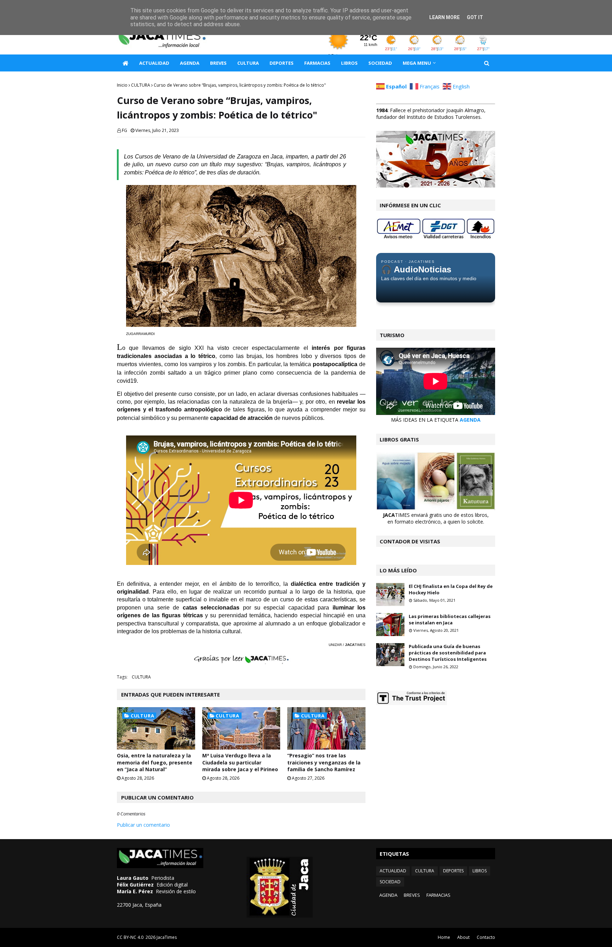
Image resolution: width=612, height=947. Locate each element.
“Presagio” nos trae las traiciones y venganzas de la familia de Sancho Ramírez (324, 762)
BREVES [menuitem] (218, 63)
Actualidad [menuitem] (154, 63)
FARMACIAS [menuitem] (317, 63)
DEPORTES (453, 871)
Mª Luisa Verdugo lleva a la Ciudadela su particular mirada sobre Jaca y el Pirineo (240, 762)
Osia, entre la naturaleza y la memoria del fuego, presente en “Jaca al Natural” (154, 762)
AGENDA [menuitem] (189, 63)
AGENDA (470, 419)
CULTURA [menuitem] (248, 63)
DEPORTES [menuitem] (282, 63)
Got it (475, 17)
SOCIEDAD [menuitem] (380, 63)
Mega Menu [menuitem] (417, 63)
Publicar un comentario (143, 824)
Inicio (122, 85)
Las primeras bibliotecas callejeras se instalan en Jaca (450, 619)
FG (124, 130)
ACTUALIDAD (393, 871)
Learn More (444, 17)
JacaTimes (167, 937)
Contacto (486, 937)
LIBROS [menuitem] (349, 63)
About (463, 937)
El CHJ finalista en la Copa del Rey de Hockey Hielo (451, 589)
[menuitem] (125, 62)
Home (444, 937)
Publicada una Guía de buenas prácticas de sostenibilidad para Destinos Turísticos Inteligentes (448, 652)
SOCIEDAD (390, 882)
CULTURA (140, 85)
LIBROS (479, 871)
